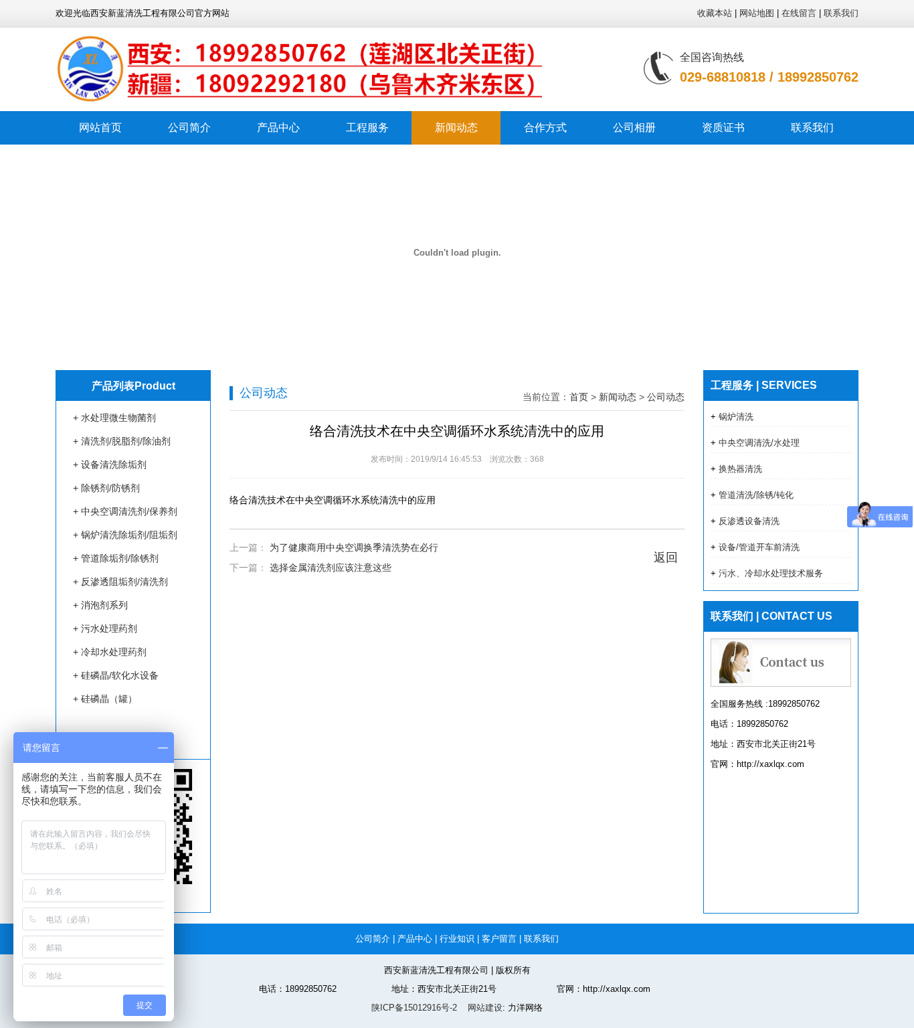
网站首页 (100, 127)
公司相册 (634, 127)
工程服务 (367, 127)
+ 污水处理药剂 (105, 628)
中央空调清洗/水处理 (758, 443)
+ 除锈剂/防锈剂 (106, 488)
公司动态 (665, 397)
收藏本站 (714, 13)
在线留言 (799, 13)
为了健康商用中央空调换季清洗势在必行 (354, 547)
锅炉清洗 (734, 417)
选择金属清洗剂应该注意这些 (330, 567)
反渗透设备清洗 (748, 521)
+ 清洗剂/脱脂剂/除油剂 (122, 441)
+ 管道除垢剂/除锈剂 (116, 558)
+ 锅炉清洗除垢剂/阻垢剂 (125, 534)
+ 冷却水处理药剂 (110, 652)
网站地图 (756, 13)
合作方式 (545, 127)
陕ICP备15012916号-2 (414, 1008)
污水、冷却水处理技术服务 (769, 573)
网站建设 (483, 1008)
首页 (578, 397)
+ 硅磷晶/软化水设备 (116, 675)
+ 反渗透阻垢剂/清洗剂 (120, 581)
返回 (666, 557)
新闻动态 (456, 127)
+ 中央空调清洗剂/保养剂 (125, 511)
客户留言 (499, 939)
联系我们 (841, 13)
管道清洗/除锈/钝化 (755, 495)
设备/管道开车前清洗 (758, 547)
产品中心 (278, 127)
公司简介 (189, 127)
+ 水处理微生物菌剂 (114, 417)
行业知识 (457, 939)
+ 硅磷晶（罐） (105, 698)
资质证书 (723, 127)
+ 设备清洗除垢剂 (110, 464)
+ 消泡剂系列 (100, 605)
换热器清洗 (739, 469)
